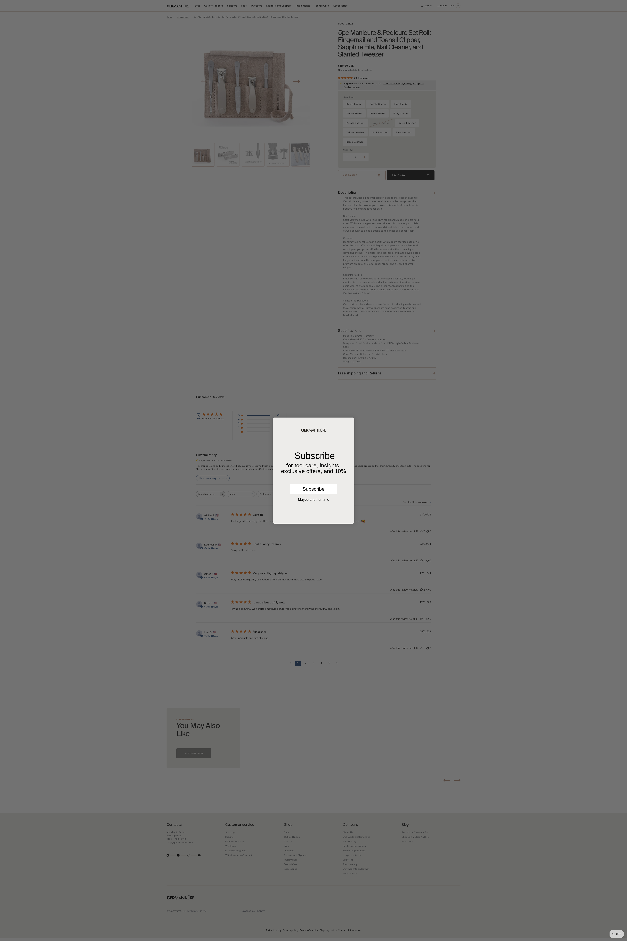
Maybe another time (313, 500)
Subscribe (314, 489)
